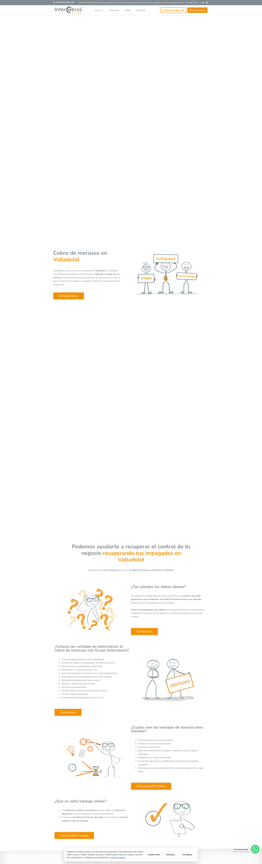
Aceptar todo (154, 854)
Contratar (114, 10)
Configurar (187, 854)
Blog (127, 10)
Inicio (97, 10)
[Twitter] (203, 2)
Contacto (140, 10)
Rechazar (170, 854)
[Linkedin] (207, 2)
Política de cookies (117, 857)
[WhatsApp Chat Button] (255, 849)
